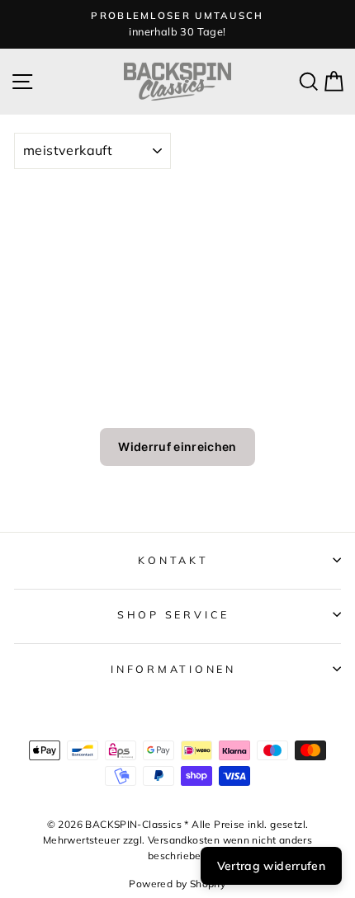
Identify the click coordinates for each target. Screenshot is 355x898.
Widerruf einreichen (177, 447)
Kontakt (173, 560)
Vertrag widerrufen (271, 865)
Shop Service (173, 614)
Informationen (173, 668)
